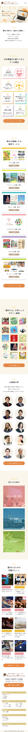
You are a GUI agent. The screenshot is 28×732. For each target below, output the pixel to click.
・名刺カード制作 (18, 705)
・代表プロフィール (6, 694)
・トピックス (4, 720)
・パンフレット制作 (7, 705)
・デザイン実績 (5, 711)
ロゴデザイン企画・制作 (14, 229)
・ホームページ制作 (7, 706)
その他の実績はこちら (14, 365)
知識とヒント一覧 (13, 665)
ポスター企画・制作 (14, 207)
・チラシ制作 (5, 703)
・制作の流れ (4, 717)
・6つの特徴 (4, 696)
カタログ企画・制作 (14, 251)
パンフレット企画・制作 (14, 185)
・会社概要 (4, 698)
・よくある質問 (5, 718)
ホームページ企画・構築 (14, 274)
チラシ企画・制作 (14, 163)
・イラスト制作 (18, 706)
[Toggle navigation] (25, 3)
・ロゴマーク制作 (18, 703)
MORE (14, 165)
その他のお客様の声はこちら (14, 463)
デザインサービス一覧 (14, 286)
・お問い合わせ (5, 725)
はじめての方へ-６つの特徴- (14, 121)
